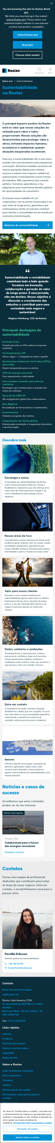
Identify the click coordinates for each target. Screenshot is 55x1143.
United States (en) (16, 19)
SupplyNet (8, 1052)
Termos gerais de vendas (16, 1089)
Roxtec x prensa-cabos (15, 1048)
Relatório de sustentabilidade (21, 225)
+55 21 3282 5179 (16, 1020)
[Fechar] (52, 3)
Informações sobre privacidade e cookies (32, 1123)
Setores (6, 1033)
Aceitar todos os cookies (27, 1137)
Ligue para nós (10, 994)
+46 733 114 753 (15, 963)
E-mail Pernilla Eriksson (20, 968)
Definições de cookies (27, 1129)
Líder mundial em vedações (17, 1070)
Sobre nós (7, 81)
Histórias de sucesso (14, 1043)
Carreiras (7, 1080)
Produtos (7, 1038)
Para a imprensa (11, 1075)
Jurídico (6, 1084)
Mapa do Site (9, 1057)
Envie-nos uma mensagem (17, 989)
